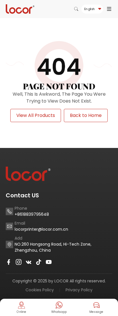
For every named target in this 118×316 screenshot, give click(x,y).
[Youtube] (49, 262)
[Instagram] (18, 262)
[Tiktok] (39, 262)
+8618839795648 (32, 214)
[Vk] (29, 262)
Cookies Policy (39, 290)
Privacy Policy (79, 290)
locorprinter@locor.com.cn (41, 229)
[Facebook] (8, 262)
